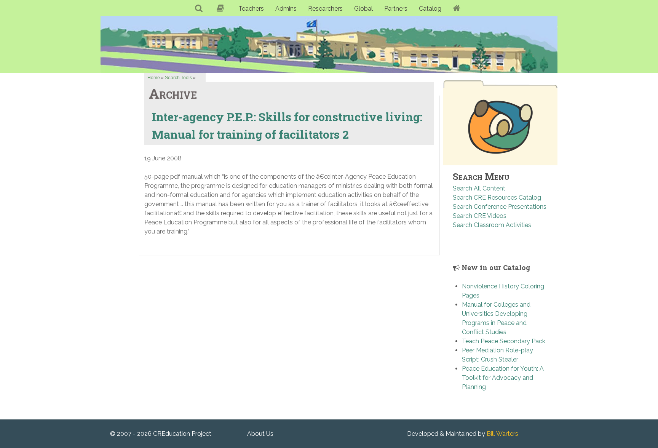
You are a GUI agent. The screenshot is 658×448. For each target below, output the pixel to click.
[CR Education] (329, 44)
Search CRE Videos (479, 215)
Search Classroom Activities (492, 225)
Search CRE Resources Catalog (497, 197)
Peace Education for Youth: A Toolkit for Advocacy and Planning (503, 377)
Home (153, 77)
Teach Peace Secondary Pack (503, 341)
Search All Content (479, 188)
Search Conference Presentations (499, 206)
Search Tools (178, 77)
